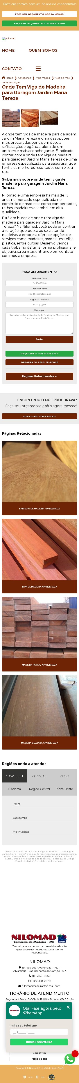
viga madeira (43, 77)
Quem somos (43, 50)
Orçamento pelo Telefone (39, 362)
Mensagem (39, 310)
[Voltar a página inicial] (39, 38)
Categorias (24, 77)
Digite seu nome (39, 278)
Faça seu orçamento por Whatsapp (39, 23)
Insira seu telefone (23, 1025)
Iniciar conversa (39, 1042)
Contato (12, 69)
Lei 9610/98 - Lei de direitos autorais (43, 861)
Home (8, 50)
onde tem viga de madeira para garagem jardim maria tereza (11, 82)
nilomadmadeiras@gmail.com (41, 985)
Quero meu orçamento (39, 416)
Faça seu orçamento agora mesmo (39, 14)
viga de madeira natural (63, 77)
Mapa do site (39, 1058)
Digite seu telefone (39, 300)
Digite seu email (39, 289)
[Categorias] (38, 69)
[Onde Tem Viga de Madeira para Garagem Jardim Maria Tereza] (11, 118)
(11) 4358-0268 (40, 975)
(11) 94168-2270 (41, 980)
